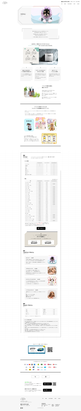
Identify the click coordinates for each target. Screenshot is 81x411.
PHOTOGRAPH (51, 398)
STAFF (55, 398)
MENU (46, 398)
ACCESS (59, 398)
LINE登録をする (42, 228)
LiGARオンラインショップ (48, 390)
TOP (42, 398)
